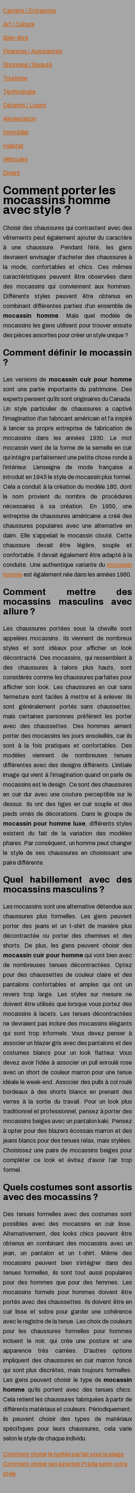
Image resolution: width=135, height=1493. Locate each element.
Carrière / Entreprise (29, 11)
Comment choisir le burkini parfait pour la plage (63, 1454)
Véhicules (15, 159)
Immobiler (16, 132)
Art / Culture (18, 24)
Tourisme (15, 78)
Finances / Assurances (32, 51)
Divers (11, 173)
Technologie (19, 92)
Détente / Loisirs (24, 105)
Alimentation (19, 119)
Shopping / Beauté (27, 65)
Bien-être (15, 38)
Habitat (13, 146)
